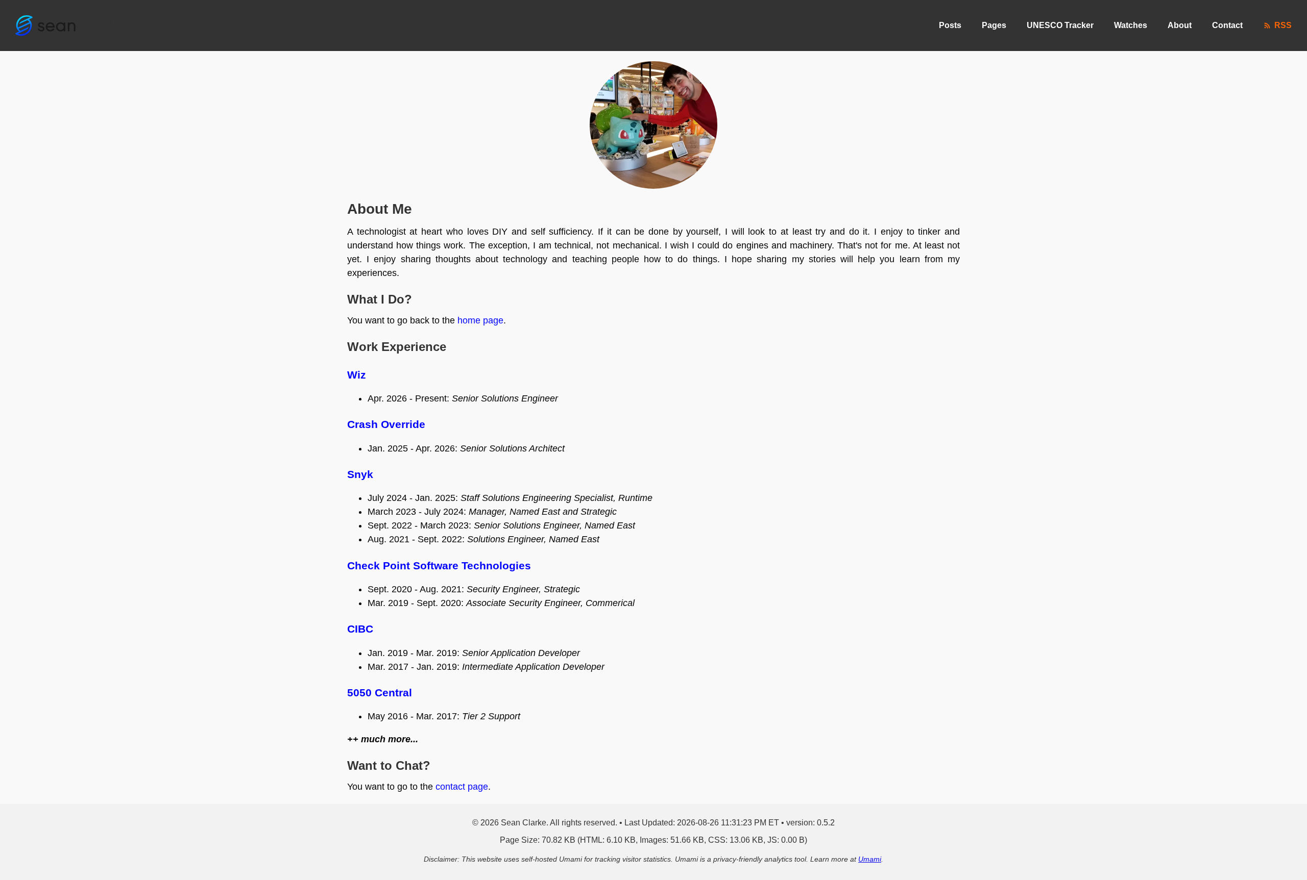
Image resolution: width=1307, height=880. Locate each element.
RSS (1283, 25)
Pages (994, 25)
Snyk (360, 474)
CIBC (360, 629)
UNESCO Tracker (1060, 25)
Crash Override (386, 424)
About (1180, 25)
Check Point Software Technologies (439, 565)
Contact (1227, 25)
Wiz (356, 375)
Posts (950, 25)
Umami (869, 859)
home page (480, 320)
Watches (1130, 25)
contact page (461, 787)
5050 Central (379, 692)
